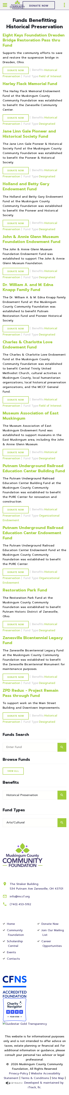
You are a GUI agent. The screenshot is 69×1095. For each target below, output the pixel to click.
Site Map (58, 1078)
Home (11, 924)
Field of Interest (50, 76)
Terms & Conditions (35, 1078)
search (62, 747)
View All (13, 771)
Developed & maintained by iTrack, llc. (43, 1085)
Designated (47, 124)
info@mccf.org (20, 896)
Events (11, 952)
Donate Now (38, 5)
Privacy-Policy (18, 1073)
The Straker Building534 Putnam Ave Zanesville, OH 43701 (36, 886)
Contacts (13, 959)
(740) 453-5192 (20, 904)
